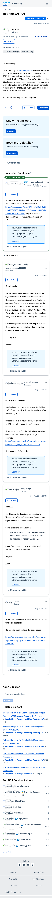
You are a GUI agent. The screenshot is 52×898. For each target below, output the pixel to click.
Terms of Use (39, 872)
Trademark (13, 886)
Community (17, 3)
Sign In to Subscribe (35, 18)
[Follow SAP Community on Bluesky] (24, 865)
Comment (43, 108)
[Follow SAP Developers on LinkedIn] (32, 865)
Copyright (13, 879)
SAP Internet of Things (11, 52)
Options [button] (47, 19)
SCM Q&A (8, 9)
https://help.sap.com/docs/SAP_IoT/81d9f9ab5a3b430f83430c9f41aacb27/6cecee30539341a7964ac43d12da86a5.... (26, 210)
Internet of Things (27, 52)
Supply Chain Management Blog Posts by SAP (24, 719)
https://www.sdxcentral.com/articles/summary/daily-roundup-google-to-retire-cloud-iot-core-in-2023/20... (25, 640)
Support (39, 886)
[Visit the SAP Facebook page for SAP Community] (19, 865)
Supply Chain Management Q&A (18, 774)
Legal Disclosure (39, 879)
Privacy (13, 872)
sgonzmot (15, 29)
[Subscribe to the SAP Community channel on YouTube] (28, 865)
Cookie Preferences (13, 892)
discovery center (26, 70)
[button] (5, 41)
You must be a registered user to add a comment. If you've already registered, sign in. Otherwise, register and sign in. (24, 232)
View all (6, 852)
